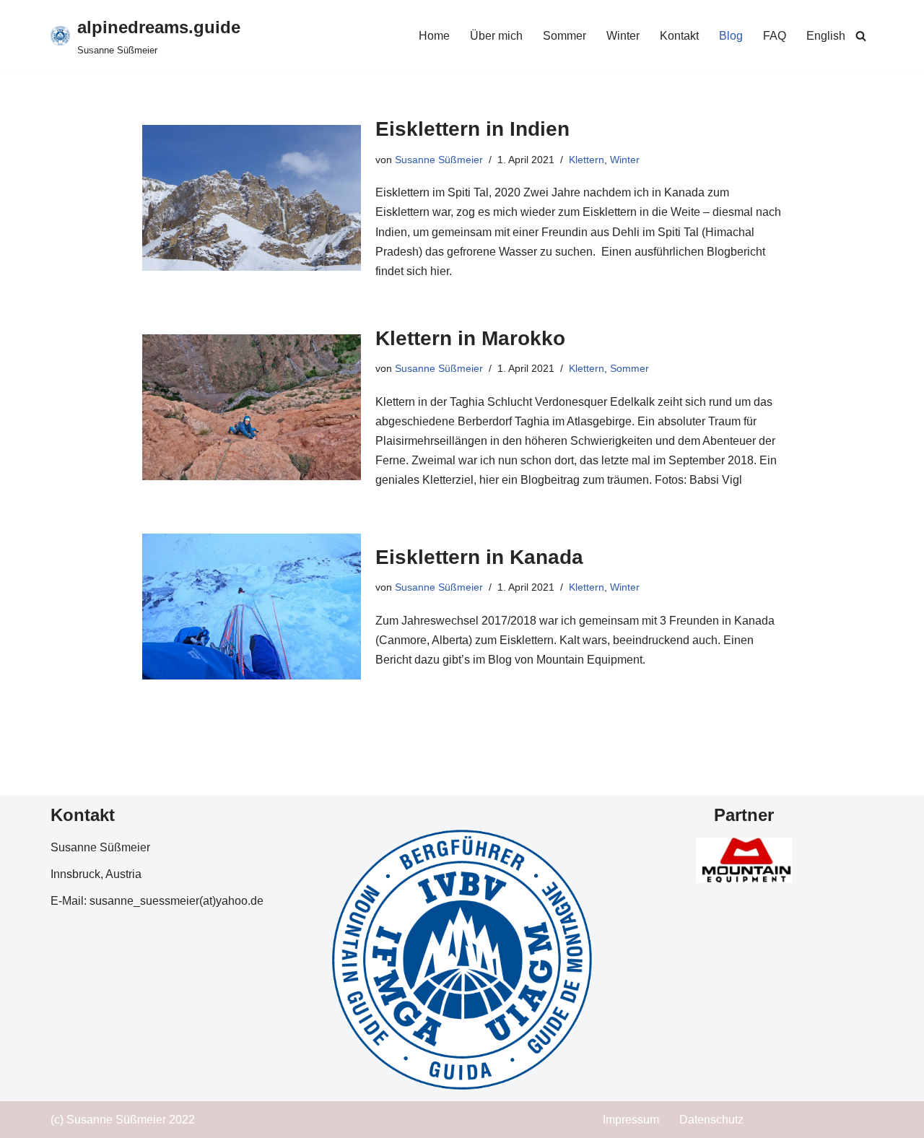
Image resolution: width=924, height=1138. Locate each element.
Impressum (631, 1119)
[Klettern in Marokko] (251, 407)
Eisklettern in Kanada (479, 557)
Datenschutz (711, 1119)
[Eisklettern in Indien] (251, 198)
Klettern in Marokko (470, 338)
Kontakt (679, 36)
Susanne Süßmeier (439, 159)
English (825, 36)
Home (434, 36)
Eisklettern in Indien (472, 129)
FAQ (774, 36)
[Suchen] (860, 35)
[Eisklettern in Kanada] (251, 606)
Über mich (496, 36)
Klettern (586, 159)
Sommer (564, 36)
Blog (731, 36)
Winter (623, 36)
